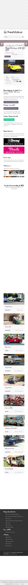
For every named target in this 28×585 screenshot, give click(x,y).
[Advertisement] (14, 14)
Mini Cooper (8, 347)
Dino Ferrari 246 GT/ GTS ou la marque (13, 92)
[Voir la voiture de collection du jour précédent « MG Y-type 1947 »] (2, 44)
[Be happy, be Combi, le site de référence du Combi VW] (14, 173)
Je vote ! (8, 56)
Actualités (9, 518)
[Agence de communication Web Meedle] (14, 151)
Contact (8, 522)
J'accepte (22, 583)
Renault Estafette (9, 469)
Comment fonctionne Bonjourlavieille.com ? (15, 516)
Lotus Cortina (8, 367)
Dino (7, 80)
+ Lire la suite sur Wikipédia (11, 102)
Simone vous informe (11, 532)
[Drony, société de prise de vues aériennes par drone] (14, 142)
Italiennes (8, 77)
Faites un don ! (10, 119)
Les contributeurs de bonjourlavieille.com (15, 520)
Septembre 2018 (10, 541)
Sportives (13, 77)
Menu (6, 36)
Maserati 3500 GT (9, 448)
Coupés (17, 77)
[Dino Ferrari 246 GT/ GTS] (14, 66)
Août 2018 (9, 543)
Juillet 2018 (9, 545)
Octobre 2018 (10, 539)
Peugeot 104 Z (8, 387)
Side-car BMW (8, 408)
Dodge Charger (8, 306)
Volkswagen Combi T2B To (11, 428)
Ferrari (9, 80)
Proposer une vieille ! (11, 108)
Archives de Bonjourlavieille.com (13, 514)
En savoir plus (16, 583)
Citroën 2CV (8, 327)
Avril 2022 (9, 537)
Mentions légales (10, 527)
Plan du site (9, 525)
